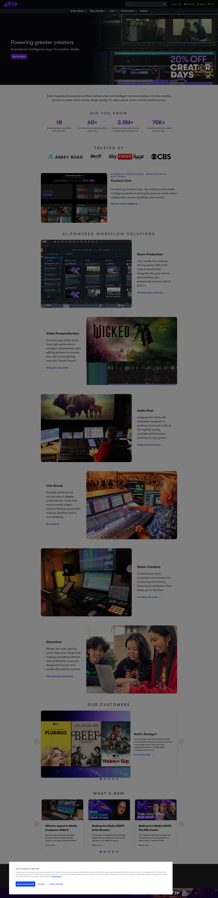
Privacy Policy (56, 876)
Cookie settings (56, 884)
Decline (41, 884)
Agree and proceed (25, 884)
